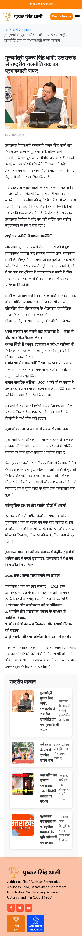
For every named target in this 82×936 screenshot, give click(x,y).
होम (5, 30)
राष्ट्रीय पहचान (22, 30)
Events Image (61, 16)
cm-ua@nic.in (45, 4)
